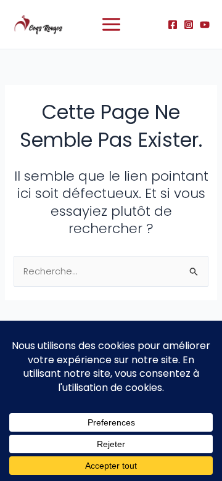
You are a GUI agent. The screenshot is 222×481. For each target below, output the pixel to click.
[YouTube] (205, 25)
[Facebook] (173, 25)
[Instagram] (189, 25)
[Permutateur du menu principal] (111, 24)
